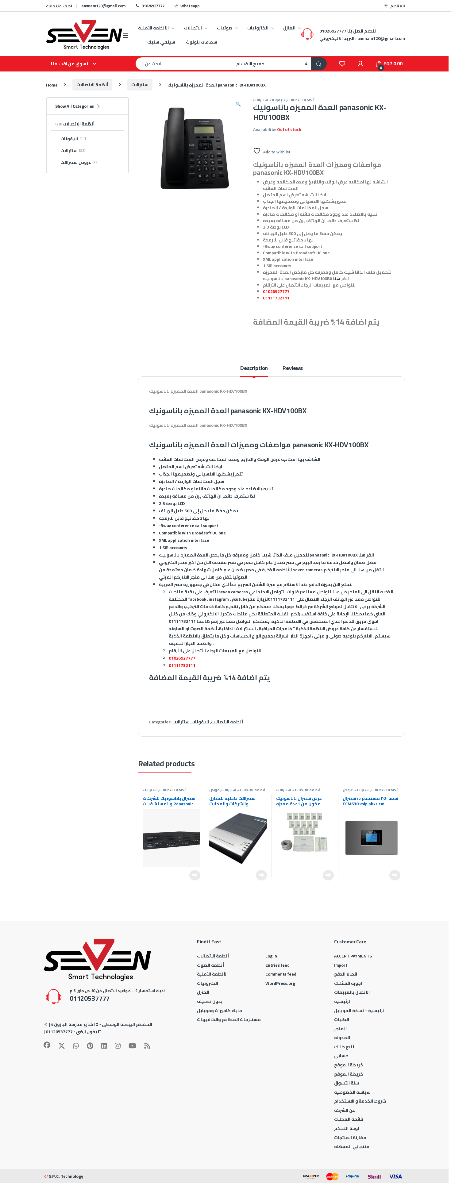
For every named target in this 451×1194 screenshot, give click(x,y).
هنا (336, 279)
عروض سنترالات (216, 791)
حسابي (341, 1056)
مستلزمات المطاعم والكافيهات (229, 1019)
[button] (238, 104)
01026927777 (152, 6)
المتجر (340, 1029)
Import (340, 965)
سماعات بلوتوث (201, 42)
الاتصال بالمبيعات (352, 992)
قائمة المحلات (348, 1119)
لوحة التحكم (346, 1128)
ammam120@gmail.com (103, 6)
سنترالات (139, 85)
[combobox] (184, 63)
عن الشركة (344, 1110)
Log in (271, 956)
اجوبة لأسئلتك (348, 983)
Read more (194, 875)
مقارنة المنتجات (350, 1138)
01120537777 (59, 1032)
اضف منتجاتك (59, 6)
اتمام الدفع (345, 974)
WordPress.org (280, 983)
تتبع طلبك (344, 1047)
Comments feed (280, 974)
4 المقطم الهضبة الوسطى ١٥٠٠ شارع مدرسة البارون (101, 1024)
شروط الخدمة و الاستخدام (360, 1101)
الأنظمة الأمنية (153, 28)
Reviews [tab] (293, 369)
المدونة (342, 1038)
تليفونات (277, 99)
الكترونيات (257, 28)
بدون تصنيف (209, 1001)
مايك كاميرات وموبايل (219, 1011)
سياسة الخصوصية (352, 1092)
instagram (219, 599)
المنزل (289, 28)
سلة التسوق (346, 1083)
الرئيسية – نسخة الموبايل (360, 1011)
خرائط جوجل (296, 606)
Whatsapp (190, 6)
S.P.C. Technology (66, 1176)
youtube (240, 599)
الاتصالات (193, 28)
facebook (197, 599)
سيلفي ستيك (161, 42)
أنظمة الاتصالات (92, 85)
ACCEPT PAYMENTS (353, 956)
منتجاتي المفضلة (351, 1146)
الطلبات (341, 1019)
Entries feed (277, 965)
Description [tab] (254, 369)
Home (51, 85)
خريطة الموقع (348, 1065)
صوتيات (224, 28)
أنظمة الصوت (210, 965)
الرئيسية (343, 1001)
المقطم (397, 6)
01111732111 (276, 298)
